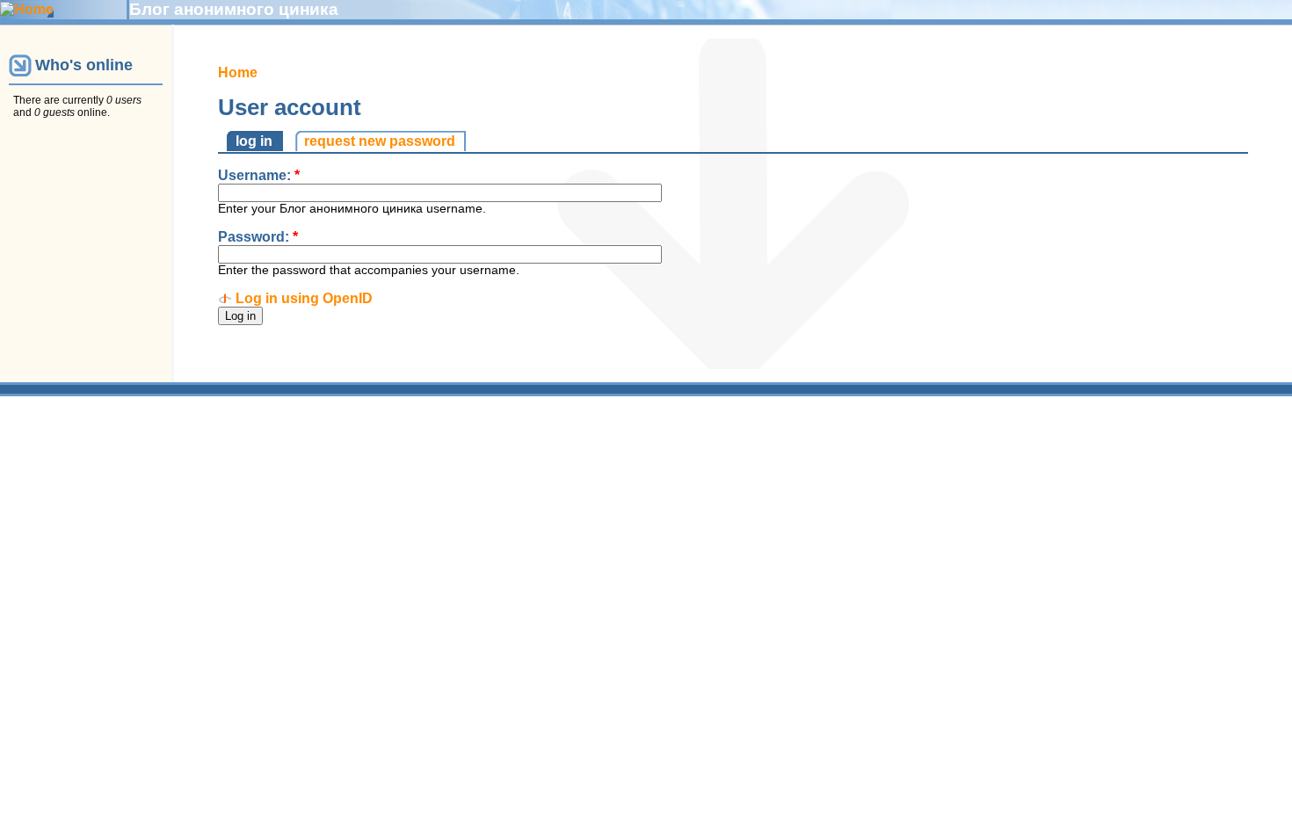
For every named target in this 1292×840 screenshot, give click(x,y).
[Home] (27, 9)
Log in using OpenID (304, 298)
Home (238, 72)
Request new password (379, 141)
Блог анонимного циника (233, 9)
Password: (258, 236)
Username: (259, 175)
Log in (254, 141)
